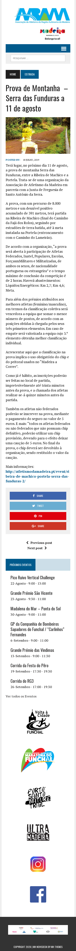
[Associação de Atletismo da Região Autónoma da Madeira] (38, 15)
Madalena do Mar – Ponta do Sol (36, 608)
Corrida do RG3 (22, 681)
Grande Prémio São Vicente (31, 593)
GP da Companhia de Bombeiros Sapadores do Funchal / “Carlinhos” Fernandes (37, 629)
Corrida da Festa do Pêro (29, 665)
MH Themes (57, 947)
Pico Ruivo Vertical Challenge (33, 577)
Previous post (41, 542)
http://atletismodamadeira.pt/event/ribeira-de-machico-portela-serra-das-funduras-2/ (37, 476)
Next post (35, 548)
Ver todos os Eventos (21, 696)
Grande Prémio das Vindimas (32, 650)
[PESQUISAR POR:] (38, 57)
